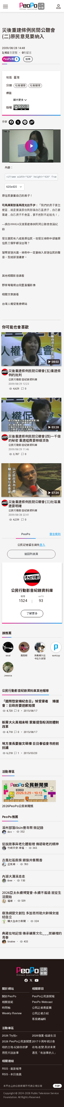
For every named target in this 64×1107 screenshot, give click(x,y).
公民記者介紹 (40, 1013)
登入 (42, 545)
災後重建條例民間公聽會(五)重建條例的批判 (35, 372)
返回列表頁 (31, 554)
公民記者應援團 (42, 1007)
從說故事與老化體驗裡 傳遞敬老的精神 (30, 843)
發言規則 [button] (55, 534)
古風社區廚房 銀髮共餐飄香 (22, 860)
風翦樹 (24, 655)
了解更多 (32, 613)
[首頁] (32, 6)
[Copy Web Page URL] (31, 122)
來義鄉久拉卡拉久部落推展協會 (40, 657)
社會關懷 (20, 85)
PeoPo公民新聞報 (43, 996)
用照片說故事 (10, 1053)
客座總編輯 (39, 1019)
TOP (57, 1085)
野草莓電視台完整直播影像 (18, 285)
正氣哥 (11, 864)
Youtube (37, 980)
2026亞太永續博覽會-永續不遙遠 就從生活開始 (31, 894)
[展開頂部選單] (58, 6)
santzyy (56, 655)
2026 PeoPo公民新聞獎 (17, 1041)
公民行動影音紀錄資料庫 (23, 379)
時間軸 (6, 1007)
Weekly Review (12, 1013)
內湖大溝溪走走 (13, 876)
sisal (8, 655)
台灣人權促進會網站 (14, 304)
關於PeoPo (9, 996)
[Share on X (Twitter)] (18, 122)
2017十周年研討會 (43, 1041)
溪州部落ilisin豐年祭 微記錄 (22, 827)
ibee (10, 880)
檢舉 (28, 59)
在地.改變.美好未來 (44, 1047)
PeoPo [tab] (25, 534)
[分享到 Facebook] (11, 122)
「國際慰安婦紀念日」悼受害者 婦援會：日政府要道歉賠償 (30, 703)
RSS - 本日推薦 (12, 1074)
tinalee (11, 941)
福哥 (10, 900)
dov (10, 831)
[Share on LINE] (24, 122)
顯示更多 (18, 99)
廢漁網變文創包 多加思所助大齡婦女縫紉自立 (30, 915)
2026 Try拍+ (9, 1035)
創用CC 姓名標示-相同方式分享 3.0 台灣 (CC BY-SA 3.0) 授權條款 (22, 107)
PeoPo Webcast (42, 1002)
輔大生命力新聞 (17, 921)
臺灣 (17, 77)
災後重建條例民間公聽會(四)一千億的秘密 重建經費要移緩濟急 (35, 438)
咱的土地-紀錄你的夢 (15, 1047)
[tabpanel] (31, 544)
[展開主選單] (5, 6)
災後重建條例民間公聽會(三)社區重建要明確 (35, 503)
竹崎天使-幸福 (16, 847)
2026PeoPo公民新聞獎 (17, 806)
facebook (26, 980)
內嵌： (9, 167)
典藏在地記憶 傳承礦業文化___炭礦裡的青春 (32, 935)
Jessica (8, 675)
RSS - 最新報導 (12, 1068)
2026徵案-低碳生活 (44, 1035)
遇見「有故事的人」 (44, 1053)
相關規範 (7, 1002)
